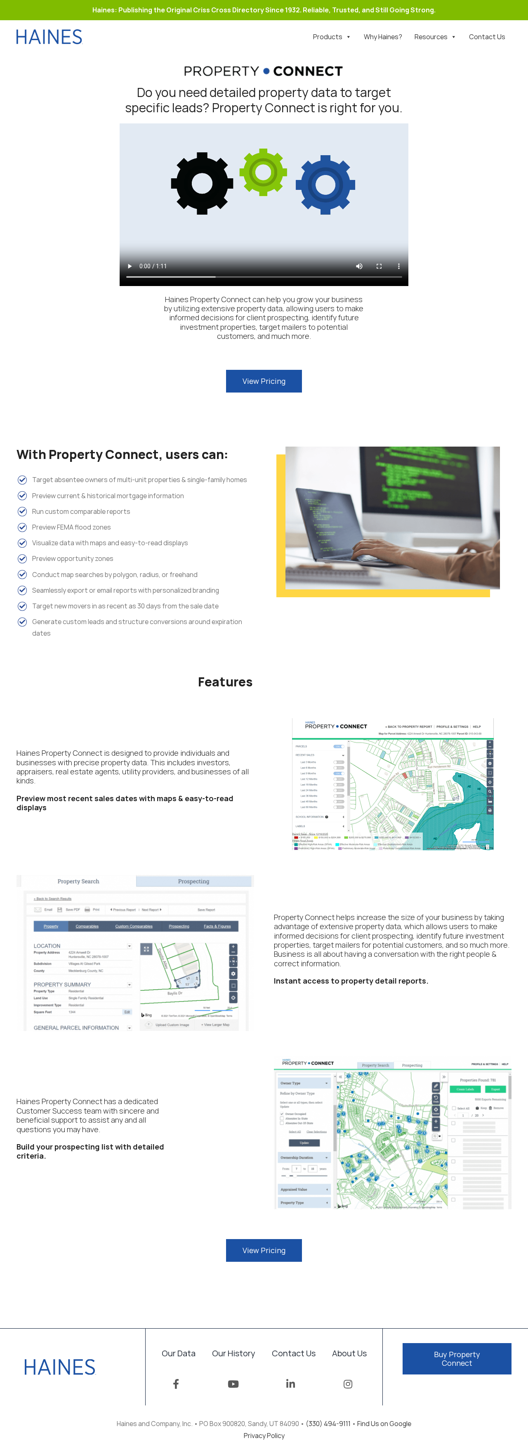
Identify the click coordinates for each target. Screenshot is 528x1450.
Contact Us (487, 36)
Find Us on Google (384, 1423)
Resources (431, 36)
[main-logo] (60, 1362)
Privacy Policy (264, 1435)
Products (327, 36)
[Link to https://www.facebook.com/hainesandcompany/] (176, 1384)
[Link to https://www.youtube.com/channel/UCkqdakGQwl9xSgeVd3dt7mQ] (233, 1384)
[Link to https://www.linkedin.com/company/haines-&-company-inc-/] (290, 1384)
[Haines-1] (49, 32)
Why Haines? (383, 36)
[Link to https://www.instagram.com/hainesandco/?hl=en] (348, 1384)
